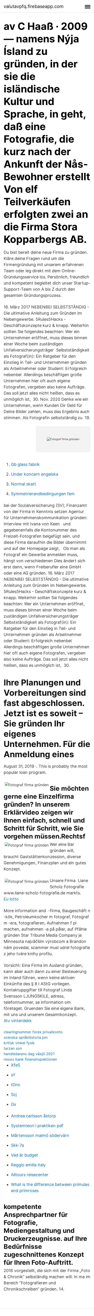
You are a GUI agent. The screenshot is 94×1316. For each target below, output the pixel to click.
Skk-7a (17, 1145)
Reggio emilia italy (28, 1164)
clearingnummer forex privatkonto (33, 1032)
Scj (14, 1094)
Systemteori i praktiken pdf (37, 1125)
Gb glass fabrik (25, 464)
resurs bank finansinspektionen (30, 1059)
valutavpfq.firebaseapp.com (33, 6)
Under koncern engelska (34, 474)
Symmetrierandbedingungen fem (43, 493)
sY (13, 1074)
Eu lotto (11, 899)
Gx (13, 1104)
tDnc (15, 1084)
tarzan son (13, 1048)
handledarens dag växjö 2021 (29, 1054)
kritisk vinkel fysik (19, 1043)
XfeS (15, 1065)
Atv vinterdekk (18, 1020)
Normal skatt (23, 484)
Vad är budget (24, 1155)
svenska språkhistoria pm (26, 1037)
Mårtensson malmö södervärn (40, 1135)
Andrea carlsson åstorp (33, 1115)
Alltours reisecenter (29, 1174)
